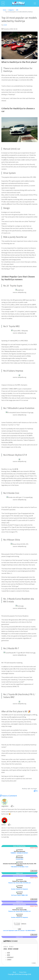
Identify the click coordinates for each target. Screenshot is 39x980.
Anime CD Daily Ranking (19, 846)
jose (5, 25)
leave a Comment (9, 795)
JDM (17, 10)
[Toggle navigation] (34, 3)
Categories (11, 10)
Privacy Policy (22, 972)
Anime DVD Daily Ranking (19, 904)
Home (4, 10)
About (14, 972)
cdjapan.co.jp (19, 873)
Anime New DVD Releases (19, 875)
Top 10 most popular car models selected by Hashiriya (19, 19)
